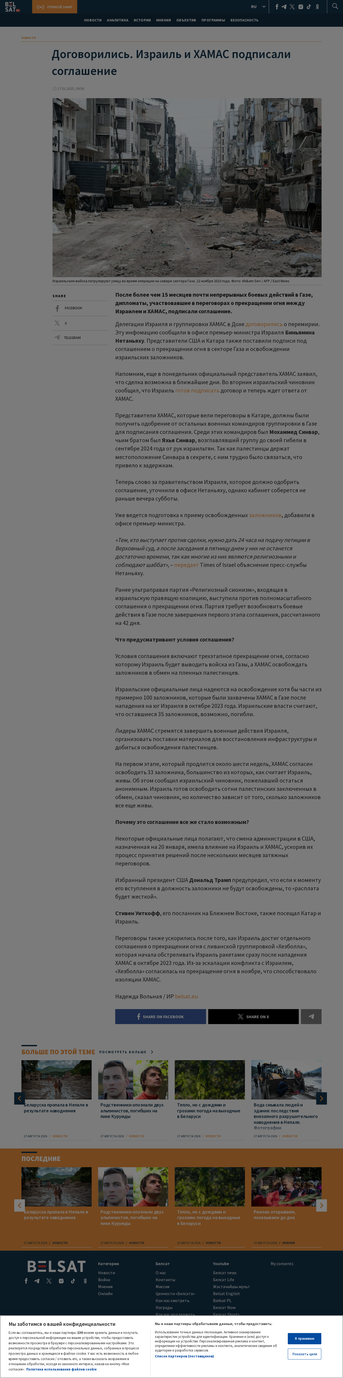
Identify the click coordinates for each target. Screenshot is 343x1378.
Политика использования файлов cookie (61, 1369)
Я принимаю (304, 1338)
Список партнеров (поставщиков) (184, 1356)
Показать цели (304, 1354)
